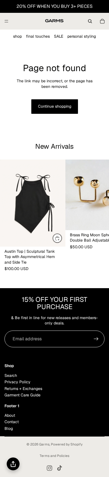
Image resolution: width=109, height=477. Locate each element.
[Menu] (6, 21)
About (9, 415)
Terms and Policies (54, 456)
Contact (11, 421)
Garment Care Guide (22, 394)
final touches (38, 36)
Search (10, 375)
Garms (44, 444)
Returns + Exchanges (23, 388)
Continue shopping (54, 106)
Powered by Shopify (66, 444)
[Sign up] (96, 339)
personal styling (81, 36)
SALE (58, 36)
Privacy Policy (17, 381)
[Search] (90, 21)
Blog (8, 428)
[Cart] (102, 21)
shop (17, 36)
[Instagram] (49, 468)
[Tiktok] (59, 468)
